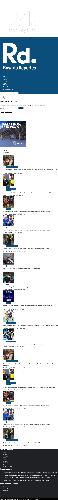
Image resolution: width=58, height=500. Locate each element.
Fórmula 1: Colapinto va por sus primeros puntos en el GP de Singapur (21, 268)
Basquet (8, 303)
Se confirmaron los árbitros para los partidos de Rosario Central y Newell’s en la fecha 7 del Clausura (29, 193)
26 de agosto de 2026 (18, 195)
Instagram (5, 490)
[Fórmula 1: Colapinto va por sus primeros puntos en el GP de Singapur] (8, 264)
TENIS (4, 83)
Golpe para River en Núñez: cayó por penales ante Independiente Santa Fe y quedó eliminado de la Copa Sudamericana (30, 170)
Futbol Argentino (11, 189)
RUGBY (5, 85)
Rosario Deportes (8, 173)
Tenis (7, 284)
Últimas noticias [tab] (8, 149)
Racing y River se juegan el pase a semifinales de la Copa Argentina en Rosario (23, 344)
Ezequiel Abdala (7, 195)
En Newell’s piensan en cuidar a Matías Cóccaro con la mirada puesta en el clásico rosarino (26, 211)
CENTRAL (5, 81)
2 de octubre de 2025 (18, 328)
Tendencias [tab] (6, 152)
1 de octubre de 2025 (19, 289)
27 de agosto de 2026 (19, 173)
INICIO (5, 76)
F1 (3, 88)
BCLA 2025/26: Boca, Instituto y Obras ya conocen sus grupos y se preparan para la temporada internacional (27, 306)
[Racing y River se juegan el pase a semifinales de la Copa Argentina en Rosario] (8, 340)
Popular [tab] (5, 151)
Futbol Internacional (12, 167)
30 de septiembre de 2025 (19, 271)
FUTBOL (5, 78)
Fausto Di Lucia (7, 271)
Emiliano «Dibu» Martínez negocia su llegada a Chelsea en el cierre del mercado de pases (26, 248)
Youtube (5, 487)
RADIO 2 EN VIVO (8, 90)
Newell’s (8, 190)
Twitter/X (5, 488)
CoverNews (26, 499)
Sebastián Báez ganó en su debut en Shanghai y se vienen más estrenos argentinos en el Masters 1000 (29, 287)
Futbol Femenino (11, 323)
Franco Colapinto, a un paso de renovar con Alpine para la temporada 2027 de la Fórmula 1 (26, 230)
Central (8, 187)
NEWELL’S (5, 80)
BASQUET (5, 86)
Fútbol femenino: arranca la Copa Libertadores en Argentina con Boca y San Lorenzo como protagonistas (30, 325)
